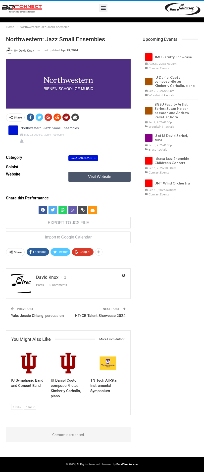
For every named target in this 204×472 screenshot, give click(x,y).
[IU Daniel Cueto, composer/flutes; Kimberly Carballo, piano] (68, 363)
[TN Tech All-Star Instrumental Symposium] (107, 363)
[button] (103, 8)
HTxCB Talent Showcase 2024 (100, 315)
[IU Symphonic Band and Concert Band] (28, 363)
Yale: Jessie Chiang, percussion (37, 315)
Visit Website (99, 177)
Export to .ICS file (68, 223)
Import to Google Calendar (68, 237)
